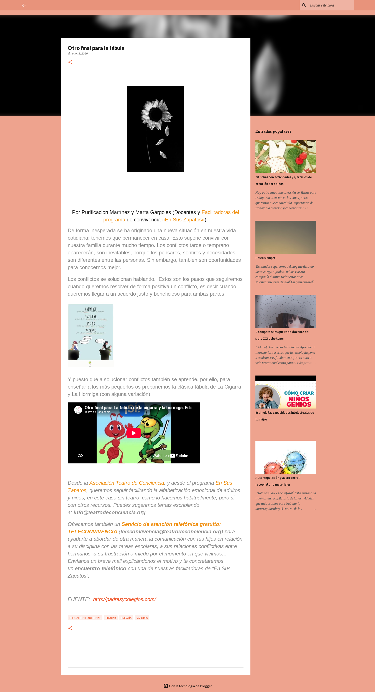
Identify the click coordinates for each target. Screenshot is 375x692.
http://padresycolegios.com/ (124, 599)
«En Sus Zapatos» (183, 219)
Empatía (126, 618)
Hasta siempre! (265, 258)
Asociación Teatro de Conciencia (126, 483)
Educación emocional (85, 618)
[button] (70, 62)
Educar (111, 618)
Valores (142, 618)
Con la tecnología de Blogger (190, 686)
